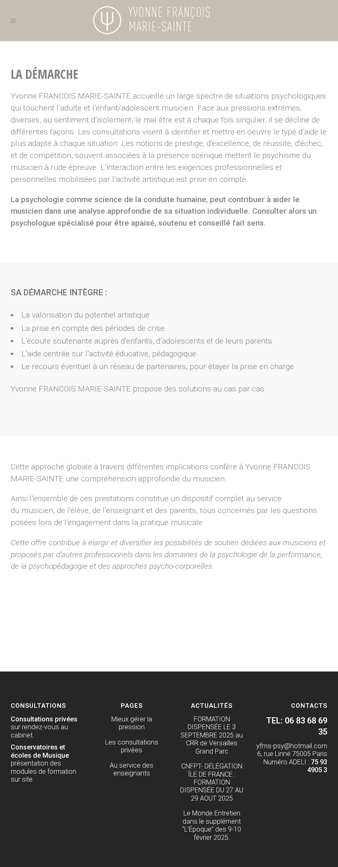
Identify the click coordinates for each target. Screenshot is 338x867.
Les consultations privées (131, 746)
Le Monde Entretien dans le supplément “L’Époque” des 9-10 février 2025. (211, 825)
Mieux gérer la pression (131, 723)
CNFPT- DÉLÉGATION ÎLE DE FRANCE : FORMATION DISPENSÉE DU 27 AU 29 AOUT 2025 (211, 782)
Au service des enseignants (131, 769)
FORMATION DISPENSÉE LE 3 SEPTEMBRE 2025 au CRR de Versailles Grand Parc (212, 735)
